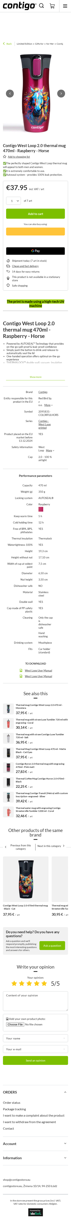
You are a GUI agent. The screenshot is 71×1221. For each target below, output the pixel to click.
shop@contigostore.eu (16, 1179)
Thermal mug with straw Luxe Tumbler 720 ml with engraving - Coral (42, 721)
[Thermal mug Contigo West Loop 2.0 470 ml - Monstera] (8, 708)
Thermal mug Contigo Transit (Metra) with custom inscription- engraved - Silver (42, 795)
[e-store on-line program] (35, 1212)
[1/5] (14, 983)
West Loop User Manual (38, 670)
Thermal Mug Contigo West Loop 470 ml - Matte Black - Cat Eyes (41, 750)
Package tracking (14, 1109)
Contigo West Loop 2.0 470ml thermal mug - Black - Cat (25, 907)
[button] (10, 94)
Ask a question (52, 945)
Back (9, 43)
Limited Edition (24, 43)
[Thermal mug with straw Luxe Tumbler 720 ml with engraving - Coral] (8, 723)
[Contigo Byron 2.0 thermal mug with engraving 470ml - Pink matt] (8, 767)
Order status (11, 1102)
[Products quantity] (13, 201)
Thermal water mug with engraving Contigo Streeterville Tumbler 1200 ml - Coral (38, 809)
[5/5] (44, 983)
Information (12, 1158)
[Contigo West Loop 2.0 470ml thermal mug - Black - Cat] (26, 879)
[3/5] (29, 983)
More (47, 405)
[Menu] (65, 6)
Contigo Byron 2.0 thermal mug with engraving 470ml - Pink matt (40, 765)
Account (9, 1143)
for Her (50, 43)
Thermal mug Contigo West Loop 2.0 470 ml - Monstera (39, 706)
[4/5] (36, 983)
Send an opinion (35, 1060)
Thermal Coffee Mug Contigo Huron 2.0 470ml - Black (40, 780)
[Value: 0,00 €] (52, 6)
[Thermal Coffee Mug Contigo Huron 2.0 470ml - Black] (8, 782)
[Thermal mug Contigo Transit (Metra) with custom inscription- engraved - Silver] (8, 797)
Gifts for (39, 43)
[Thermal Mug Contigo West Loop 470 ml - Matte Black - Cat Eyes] (8, 752)
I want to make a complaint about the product (33, 1115)
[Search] (41, 6)
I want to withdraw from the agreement (29, 1122)
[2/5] (21, 983)
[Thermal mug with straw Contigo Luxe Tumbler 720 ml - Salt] (8, 738)
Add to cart (35, 214)
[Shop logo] (19, 6)
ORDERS (10, 1092)
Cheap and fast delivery (25, 266)
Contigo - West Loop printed (44, 424)
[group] (35, 93)
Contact (8, 1128)
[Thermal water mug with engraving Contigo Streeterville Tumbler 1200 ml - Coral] (8, 811)
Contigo (42, 392)
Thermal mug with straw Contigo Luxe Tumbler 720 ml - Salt (40, 736)
